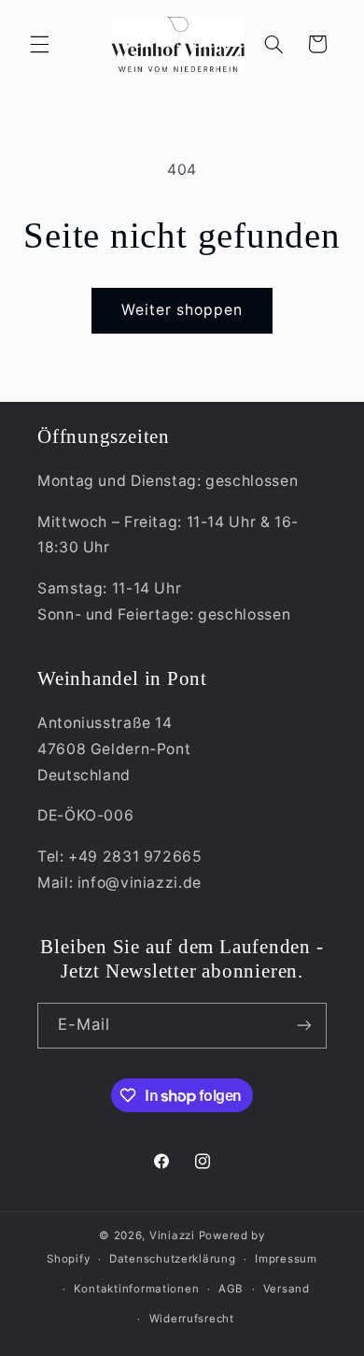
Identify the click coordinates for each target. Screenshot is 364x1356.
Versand (286, 1288)
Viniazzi (172, 1235)
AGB (231, 1288)
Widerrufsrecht (191, 1318)
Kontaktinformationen (137, 1288)
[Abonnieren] (304, 1026)
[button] (39, 43)
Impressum (286, 1258)
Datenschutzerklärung (172, 1258)
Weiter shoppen (182, 310)
